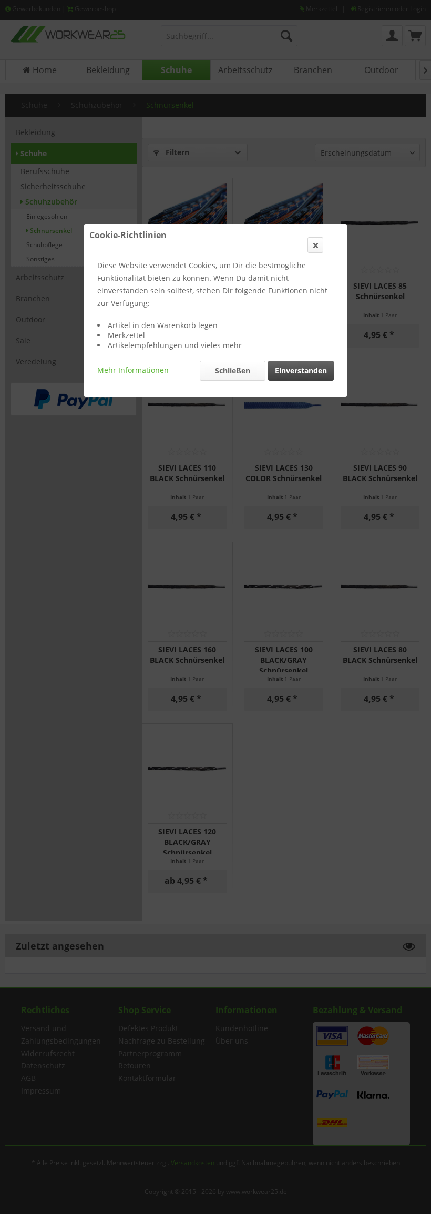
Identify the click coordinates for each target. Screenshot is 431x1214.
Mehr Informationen (133, 370)
